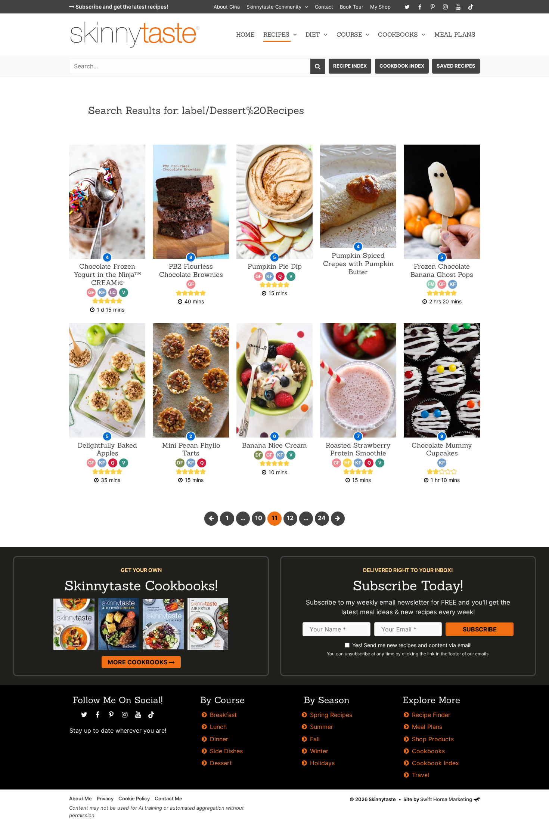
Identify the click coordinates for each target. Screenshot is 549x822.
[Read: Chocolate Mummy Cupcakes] (442, 380)
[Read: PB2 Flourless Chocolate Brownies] (191, 201)
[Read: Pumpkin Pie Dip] (274, 201)
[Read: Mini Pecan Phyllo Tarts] (191, 380)
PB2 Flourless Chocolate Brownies (191, 270)
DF (180, 463)
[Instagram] (445, 6)
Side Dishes (226, 751)
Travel (420, 775)
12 (290, 518)
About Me (80, 798)
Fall (315, 739)
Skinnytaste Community (273, 7)
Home (245, 34)
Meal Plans (454, 34)
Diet (312, 34)
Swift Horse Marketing (446, 799)
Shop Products (433, 739)
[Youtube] (457, 6)
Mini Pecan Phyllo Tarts (191, 449)
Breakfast (223, 715)
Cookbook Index (401, 66)
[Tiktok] (470, 6)
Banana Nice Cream (274, 445)
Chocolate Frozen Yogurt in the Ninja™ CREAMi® (107, 274)
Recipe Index (350, 66)
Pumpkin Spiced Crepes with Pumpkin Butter (358, 263)
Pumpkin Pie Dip (275, 266)
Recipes (276, 34)
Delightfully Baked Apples (107, 449)
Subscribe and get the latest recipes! (121, 6)
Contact (324, 7)
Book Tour (351, 7)
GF (91, 292)
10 (258, 518)
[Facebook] (419, 6)
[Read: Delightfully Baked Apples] (107, 380)
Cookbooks (398, 34)
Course (349, 34)
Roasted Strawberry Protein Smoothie (358, 449)
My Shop (380, 7)
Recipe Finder (431, 715)
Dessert (221, 763)
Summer (321, 726)
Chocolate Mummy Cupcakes (442, 449)
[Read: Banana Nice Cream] (274, 380)
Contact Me (168, 798)
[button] (304, 6)
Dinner (219, 739)
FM (431, 284)
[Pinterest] (432, 6)
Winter (319, 751)
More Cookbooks (138, 662)
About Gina (227, 7)
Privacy (105, 798)
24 (322, 518)
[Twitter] (407, 6)
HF (347, 463)
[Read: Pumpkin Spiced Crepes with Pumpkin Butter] (358, 196)
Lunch (218, 726)
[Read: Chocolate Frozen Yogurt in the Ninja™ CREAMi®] (107, 201)
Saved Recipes (456, 66)
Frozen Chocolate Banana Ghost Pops (441, 270)
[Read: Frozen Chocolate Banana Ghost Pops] (442, 201)
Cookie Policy (134, 798)
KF (102, 292)
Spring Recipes (331, 715)
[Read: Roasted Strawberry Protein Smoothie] (358, 380)
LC (113, 292)
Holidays (322, 763)
